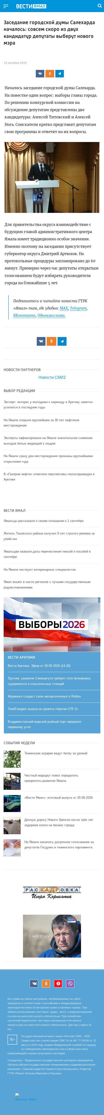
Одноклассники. (51, 315)
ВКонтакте (24, 315)
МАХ (64, 308)
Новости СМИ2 (52, 377)
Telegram (78, 308)
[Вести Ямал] (35, 6)
